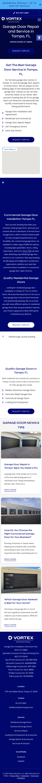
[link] (39, 37)
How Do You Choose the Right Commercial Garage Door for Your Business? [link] (19, 534)
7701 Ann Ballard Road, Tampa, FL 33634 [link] (21, 691)
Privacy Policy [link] (15, 776)
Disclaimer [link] (25, 776)
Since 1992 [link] (27, 251)
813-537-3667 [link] (21, 703)
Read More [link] (10, 490)
